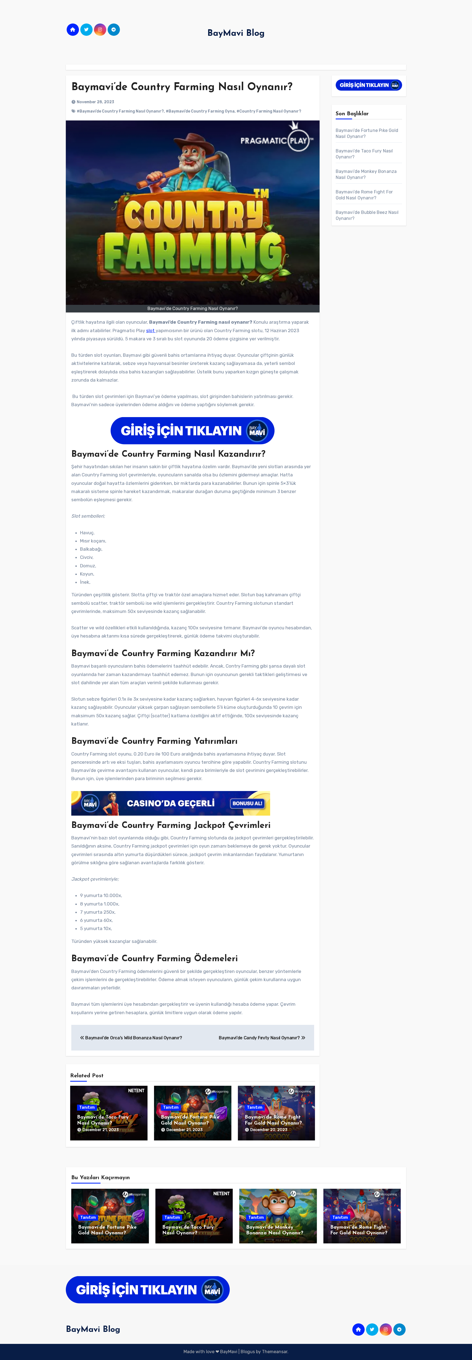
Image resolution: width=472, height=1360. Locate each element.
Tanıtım (87, 1107)
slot (151, 330)
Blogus (248, 1351)
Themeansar (274, 1351)
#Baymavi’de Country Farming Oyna (200, 111)
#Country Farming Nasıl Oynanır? (269, 111)
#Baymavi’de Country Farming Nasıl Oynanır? (120, 111)
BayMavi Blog (236, 33)
